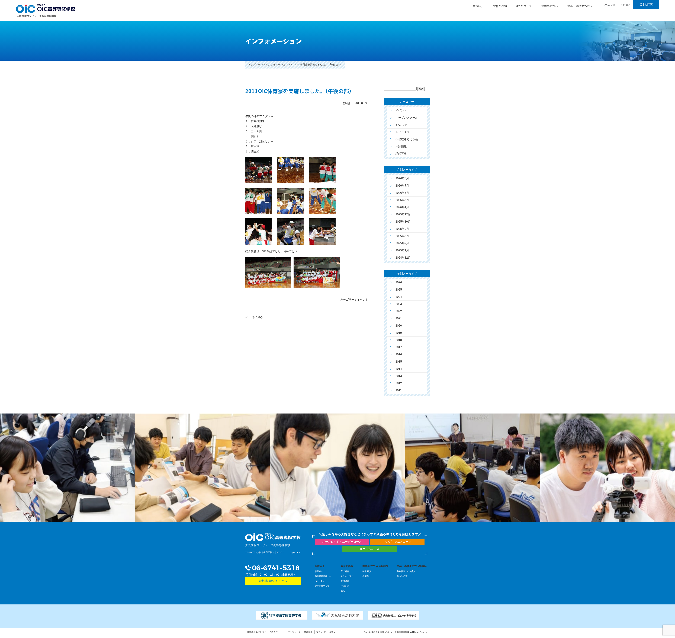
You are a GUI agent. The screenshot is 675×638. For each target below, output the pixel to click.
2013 (399, 376)
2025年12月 (403, 214)
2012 (399, 383)
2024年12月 (403, 257)
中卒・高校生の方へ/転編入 (412, 566)
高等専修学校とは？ (256, 632)
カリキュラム (347, 576)
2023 (399, 303)
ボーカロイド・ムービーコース (342, 541)
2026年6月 (402, 192)
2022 (399, 311)
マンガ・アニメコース (397, 541)
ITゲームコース (369, 548)
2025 (399, 289)
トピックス (403, 132)
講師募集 (401, 153)
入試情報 (401, 146)
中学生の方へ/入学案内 (375, 566)
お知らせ (401, 124)
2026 (399, 282)
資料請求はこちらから (273, 580)
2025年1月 (402, 250)
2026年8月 (402, 178)
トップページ (255, 64)
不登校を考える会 (407, 139)
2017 (399, 347)
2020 (399, 325)
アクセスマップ (322, 586)
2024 (399, 296)
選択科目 (345, 571)
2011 (399, 390)
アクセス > (295, 552)
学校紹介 (319, 566)
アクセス (625, 4)
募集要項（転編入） (406, 571)
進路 (343, 591)
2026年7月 (402, 185)
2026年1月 (402, 207)
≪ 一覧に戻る (254, 317)
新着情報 (308, 632)
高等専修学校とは (323, 576)
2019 (399, 332)
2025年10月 (403, 221)
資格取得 (345, 581)
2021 (399, 318)
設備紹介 (345, 586)
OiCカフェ (609, 4)
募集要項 (366, 571)
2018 (399, 339)
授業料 (365, 576)
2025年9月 (402, 228)
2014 (399, 368)
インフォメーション (277, 64)
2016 (399, 354)
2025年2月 (402, 243)
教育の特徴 (347, 566)
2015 (399, 361)
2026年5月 (402, 199)
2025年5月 (402, 236)
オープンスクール (407, 117)
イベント (401, 110)
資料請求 (646, 4)
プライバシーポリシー (326, 632)
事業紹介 (319, 571)
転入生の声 (402, 576)
